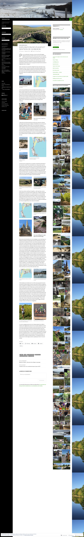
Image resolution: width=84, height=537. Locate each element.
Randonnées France (23, 45)
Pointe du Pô (38, 354)
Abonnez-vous (56, 47)
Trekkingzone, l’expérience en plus (58, 19)
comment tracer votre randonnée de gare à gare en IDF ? (30, 366)
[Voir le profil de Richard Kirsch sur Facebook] (2, 95)
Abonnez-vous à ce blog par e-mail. (61, 38)
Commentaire (41, 380)
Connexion (3, 102)
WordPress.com (4, 106)
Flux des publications (5, 103)
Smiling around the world (57, 78)
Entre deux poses (56, 70)
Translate (61, 29)
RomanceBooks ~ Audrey (57, 72)
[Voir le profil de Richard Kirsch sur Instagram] (4, 95)
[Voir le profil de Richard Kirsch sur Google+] (7, 95)
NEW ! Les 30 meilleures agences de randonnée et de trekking (6, 71)
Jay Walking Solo (56, 61)
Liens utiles (3, 83)
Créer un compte (4, 101)
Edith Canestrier (56, 68)
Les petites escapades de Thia (58, 80)
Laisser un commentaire (36, 51)
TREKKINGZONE (6, 19)
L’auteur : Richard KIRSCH (6, 89)
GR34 (25, 354)
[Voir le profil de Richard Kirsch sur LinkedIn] (5, 95)
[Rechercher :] (6, 28)
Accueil (67, 19)
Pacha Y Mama (55, 59)
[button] (56, 89)
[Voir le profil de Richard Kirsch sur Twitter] (3, 95)
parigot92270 (27, 51)
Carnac (21, 354)
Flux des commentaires (5, 105)
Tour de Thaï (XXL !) (5, 46)
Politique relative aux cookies (28, 535)
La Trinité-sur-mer (31, 354)
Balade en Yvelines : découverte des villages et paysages (29, 361)
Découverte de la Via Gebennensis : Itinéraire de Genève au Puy (6, 63)
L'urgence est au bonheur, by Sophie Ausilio (60, 76)
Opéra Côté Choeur (56, 66)
